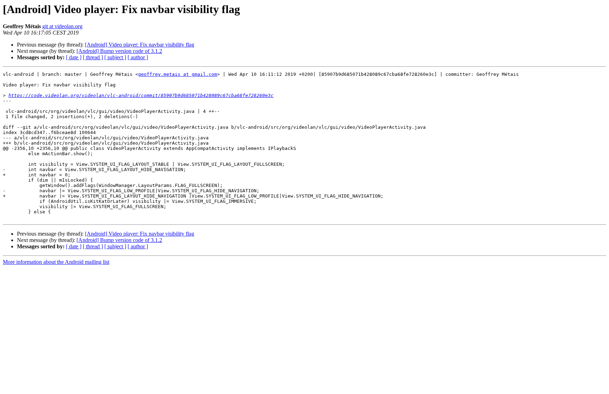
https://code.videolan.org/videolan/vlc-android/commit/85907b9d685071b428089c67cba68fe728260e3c (140, 95)
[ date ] (73, 57)
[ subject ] (115, 57)
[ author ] (138, 57)
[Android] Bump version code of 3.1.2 (119, 51)
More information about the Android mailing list (56, 262)
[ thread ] (93, 57)
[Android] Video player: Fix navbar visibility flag (139, 45)
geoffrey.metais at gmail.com (177, 74)
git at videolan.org (62, 26)
